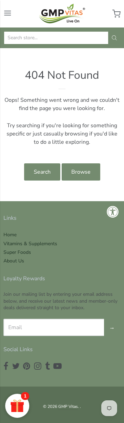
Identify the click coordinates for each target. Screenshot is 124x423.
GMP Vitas (68, 406)
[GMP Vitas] (62, 13)
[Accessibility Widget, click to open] (113, 211)
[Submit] (114, 38)
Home (10, 234)
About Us (13, 261)
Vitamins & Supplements (30, 243)
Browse (81, 172)
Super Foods (17, 252)
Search (42, 172)
